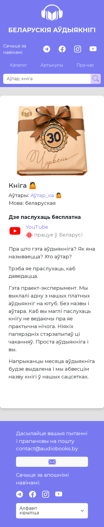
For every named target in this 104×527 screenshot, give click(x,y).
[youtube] (93, 49)
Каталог (18, 65)
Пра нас (85, 65)
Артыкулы (52, 65)
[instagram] (77, 49)
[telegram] (46, 49)
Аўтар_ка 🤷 (46, 195)
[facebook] (62, 49)
